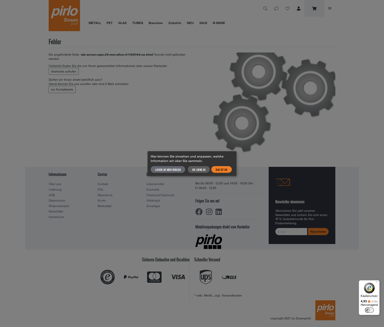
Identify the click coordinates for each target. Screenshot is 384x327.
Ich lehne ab (198, 169)
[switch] (369, 310)
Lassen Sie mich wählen (168, 169)
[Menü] (377, 283)
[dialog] (192, 163)
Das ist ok (221, 169)
